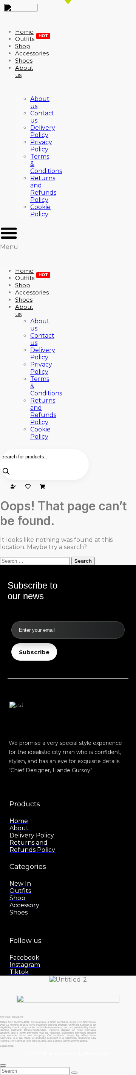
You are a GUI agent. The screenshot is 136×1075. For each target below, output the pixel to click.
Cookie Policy (40, 210)
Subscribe (34, 652)
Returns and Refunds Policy (43, 189)
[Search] (6, 472)
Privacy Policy (41, 146)
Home (24, 270)
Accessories (32, 292)
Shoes (23, 299)
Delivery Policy (42, 131)
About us (24, 71)
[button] (9, 237)
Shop (22, 285)
